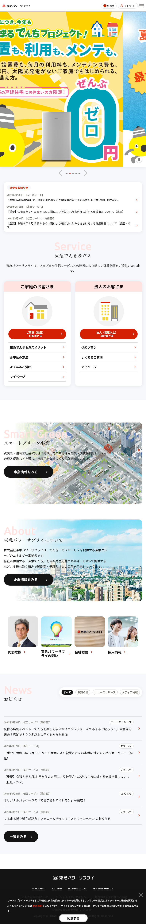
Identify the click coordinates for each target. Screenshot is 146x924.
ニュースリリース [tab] (105, 692)
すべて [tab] (67, 692)
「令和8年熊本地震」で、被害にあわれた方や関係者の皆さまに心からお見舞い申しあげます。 (63, 200)
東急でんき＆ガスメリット (28, 347)
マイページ (129, 5)
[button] (66, 174)
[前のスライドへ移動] (60, 173)
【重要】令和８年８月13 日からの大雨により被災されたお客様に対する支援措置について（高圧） (66, 211)
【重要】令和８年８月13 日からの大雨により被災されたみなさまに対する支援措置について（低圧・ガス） (68, 225)
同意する (73, 918)
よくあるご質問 (20, 367)
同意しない (141, 895)
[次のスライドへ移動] (85, 173)
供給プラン (89, 347)
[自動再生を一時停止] (139, 159)
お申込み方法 (19, 357)
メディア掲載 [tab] (130, 692)
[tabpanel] (73, 770)
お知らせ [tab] (83, 692)
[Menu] (141, 6)
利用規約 (38, 905)
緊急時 (110, 5)
